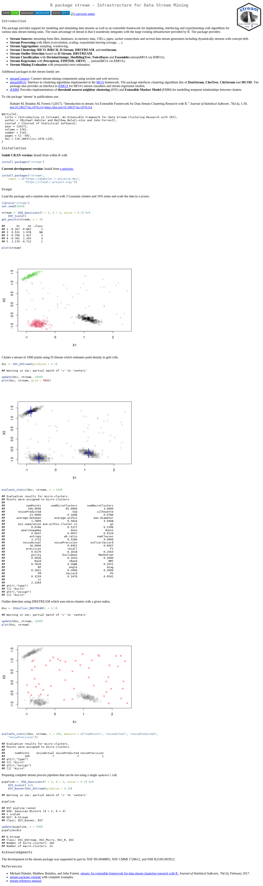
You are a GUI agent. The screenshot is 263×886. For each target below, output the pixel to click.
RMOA (63, 86)
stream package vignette (25, 877)
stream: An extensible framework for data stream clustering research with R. (130, 873)
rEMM (14, 89)
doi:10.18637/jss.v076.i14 (27, 107)
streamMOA (18, 82)
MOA (100, 82)
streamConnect (19, 78)
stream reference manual (25, 881)
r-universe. (67, 168)
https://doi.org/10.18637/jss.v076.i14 (68, 107)
